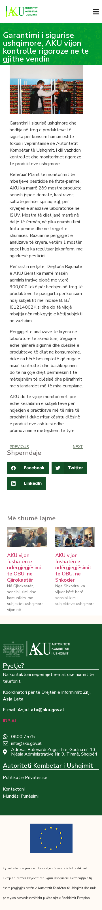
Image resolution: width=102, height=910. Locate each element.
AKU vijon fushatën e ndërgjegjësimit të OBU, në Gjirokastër (25, 567)
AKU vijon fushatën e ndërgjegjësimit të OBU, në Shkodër (73, 567)
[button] (28, 468)
